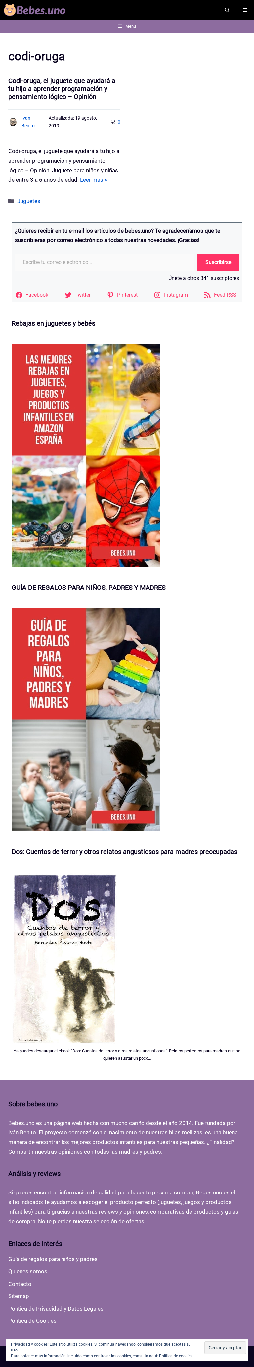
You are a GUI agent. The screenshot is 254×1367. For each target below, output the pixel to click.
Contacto (19, 1284)
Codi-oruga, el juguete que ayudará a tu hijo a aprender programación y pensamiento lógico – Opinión (61, 89)
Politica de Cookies (32, 1321)
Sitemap (18, 1296)
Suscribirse (218, 262)
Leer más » (93, 179)
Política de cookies (175, 1356)
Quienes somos (27, 1271)
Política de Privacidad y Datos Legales (56, 1308)
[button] (227, 10)
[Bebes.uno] (36, 10)
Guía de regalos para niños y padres (53, 1259)
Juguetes (28, 201)
